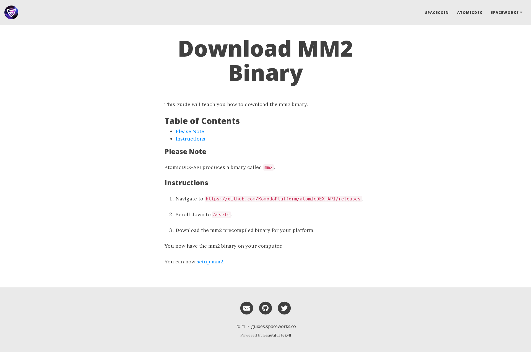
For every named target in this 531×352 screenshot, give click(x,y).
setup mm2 (210, 261)
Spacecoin (437, 12)
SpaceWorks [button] (505, 12)
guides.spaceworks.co (273, 326)
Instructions (190, 139)
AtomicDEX (469, 12)
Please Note (190, 131)
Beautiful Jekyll (277, 335)
